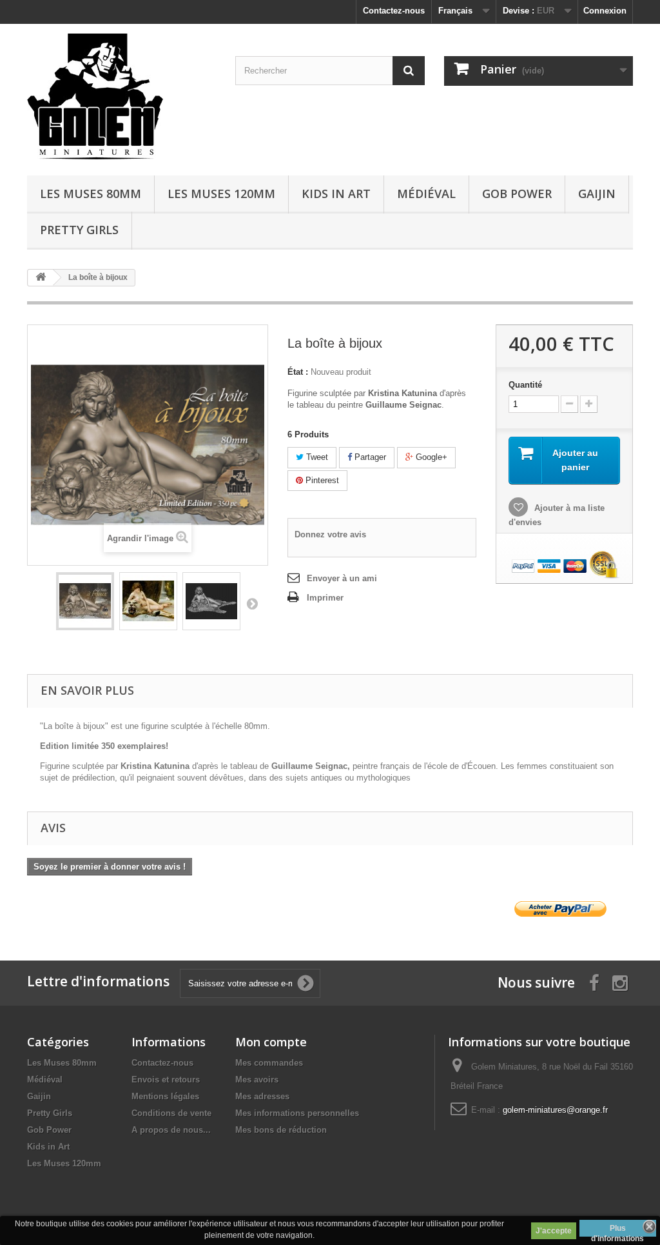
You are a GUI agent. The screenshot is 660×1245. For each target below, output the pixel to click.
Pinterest (321, 480)
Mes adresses (262, 1096)
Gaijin (597, 193)
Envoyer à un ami (342, 578)
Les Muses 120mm (221, 193)
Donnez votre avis (330, 534)
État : (297, 372)
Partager (369, 457)
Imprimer (325, 598)
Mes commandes (269, 1063)
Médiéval (426, 193)
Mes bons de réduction (281, 1130)
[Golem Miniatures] (121, 96)
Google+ (430, 457)
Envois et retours (165, 1079)
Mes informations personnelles (297, 1113)
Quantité (525, 385)
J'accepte (554, 1230)
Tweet (316, 457)
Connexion (604, 10)
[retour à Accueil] (40, 278)
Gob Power (517, 193)
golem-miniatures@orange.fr (555, 1110)
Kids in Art (336, 193)
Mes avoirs (256, 1079)
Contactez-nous (394, 10)
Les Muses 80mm (90, 193)
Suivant (252, 603)
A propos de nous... (171, 1130)
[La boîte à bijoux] (85, 601)
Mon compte (271, 1042)
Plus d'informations (617, 1230)
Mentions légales (165, 1096)
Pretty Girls (79, 229)
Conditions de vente (171, 1113)
